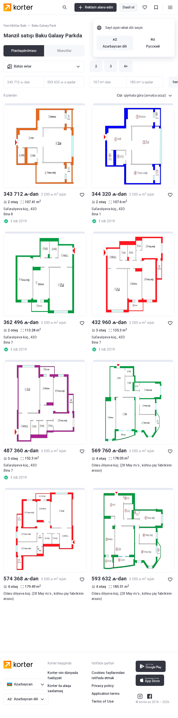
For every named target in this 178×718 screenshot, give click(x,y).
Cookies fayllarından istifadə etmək (108, 675)
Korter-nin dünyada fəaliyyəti (63, 675)
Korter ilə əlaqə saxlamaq (59, 688)
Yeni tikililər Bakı (14, 25)
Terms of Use (103, 701)
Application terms (106, 694)
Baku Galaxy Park (44, 25)
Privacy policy (103, 686)
